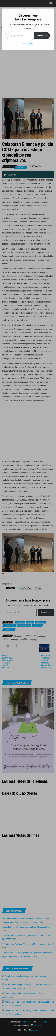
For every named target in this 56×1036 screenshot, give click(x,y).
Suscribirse (42, 35)
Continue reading (28, 44)
